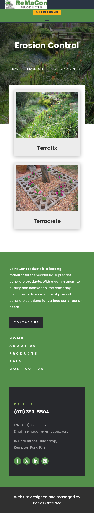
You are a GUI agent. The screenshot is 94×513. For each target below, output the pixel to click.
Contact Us (26, 322)
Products (36, 69)
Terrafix (47, 148)
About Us (23, 346)
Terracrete (47, 221)
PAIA (15, 361)
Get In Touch (47, 12)
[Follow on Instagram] (45, 461)
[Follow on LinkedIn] (35, 461)
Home (16, 69)
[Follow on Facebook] (17, 461)
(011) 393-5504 (31, 412)
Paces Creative (47, 503)
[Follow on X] (26, 461)
